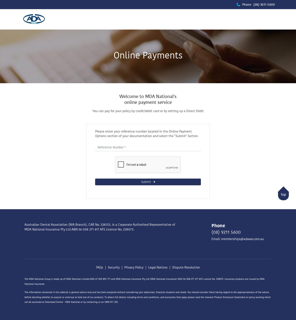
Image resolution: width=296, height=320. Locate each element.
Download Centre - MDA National (62, 302)
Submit (146, 182)
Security (114, 267)
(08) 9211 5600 (226, 232)
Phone (258, 5)
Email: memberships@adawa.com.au (237, 239)
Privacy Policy (133, 267)
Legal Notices (158, 267)
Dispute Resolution (186, 267)
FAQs (99, 267)
